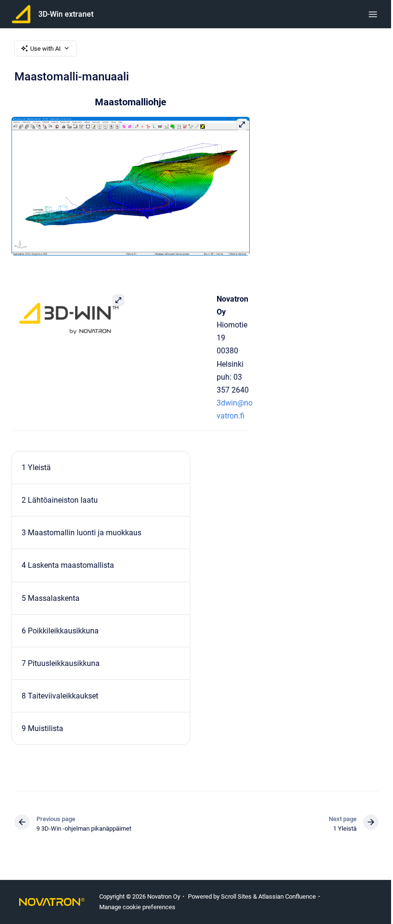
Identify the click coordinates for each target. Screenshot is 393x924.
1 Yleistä (36, 467)
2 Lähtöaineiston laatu (60, 500)
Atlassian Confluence (287, 896)
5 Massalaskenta (51, 598)
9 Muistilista (42, 728)
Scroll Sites (236, 896)
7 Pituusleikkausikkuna (61, 663)
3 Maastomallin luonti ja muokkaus (81, 532)
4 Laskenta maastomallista (68, 565)
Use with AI (45, 48)
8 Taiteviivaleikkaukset (60, 695)
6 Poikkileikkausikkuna (60, 630)
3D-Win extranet (65, 14)
